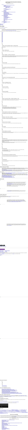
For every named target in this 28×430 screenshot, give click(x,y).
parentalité (1, 411)
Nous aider (5, 10)
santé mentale (15, 411)
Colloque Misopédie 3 (4, 385)
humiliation (13, 410)
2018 (2, 36)
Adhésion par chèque (7, 7)
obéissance (22, 410)
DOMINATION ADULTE (4, 21)
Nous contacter (3, 426)
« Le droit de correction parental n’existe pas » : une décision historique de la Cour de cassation (10, 392)
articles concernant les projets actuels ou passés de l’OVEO (11, 30)
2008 (2, 41)
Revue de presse (7, 9)
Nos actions (5, 8)
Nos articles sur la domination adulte (5, 421)
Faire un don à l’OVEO (4, 420)
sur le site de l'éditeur (9, 225)
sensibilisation (18, 411)
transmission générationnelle (23, 411)
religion (13, 411)
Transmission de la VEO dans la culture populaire (8, 14)
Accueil (2, 422)
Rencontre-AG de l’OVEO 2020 (5, 424)
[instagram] (1, 24)
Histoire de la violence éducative (6, 13)
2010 (2, 40)
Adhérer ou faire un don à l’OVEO (7, 6)
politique (5, 411)
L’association (5, 5)
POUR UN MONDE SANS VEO (5, 15)
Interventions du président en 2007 (3, 246)
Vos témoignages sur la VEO (4, 423)
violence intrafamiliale (5, 412)
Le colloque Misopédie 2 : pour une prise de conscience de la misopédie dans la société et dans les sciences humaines (12, 393)
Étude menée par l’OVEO (6, 12)
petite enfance (3, 411)
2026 (2, 32)
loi (15, 410)
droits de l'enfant (4, 410)
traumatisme (1, 412)
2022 (2, 34)
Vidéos (4, 20)
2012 (2, 39)
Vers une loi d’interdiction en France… (7, 17)
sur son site (9, 196)
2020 (2, 35)
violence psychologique (12, 412)
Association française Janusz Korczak (10, 183)
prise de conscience (7, 411)
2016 (2, 37)
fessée (9, 410)
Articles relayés (5, 22)
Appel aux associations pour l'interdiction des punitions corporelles (9, 177)
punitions (12, 411)
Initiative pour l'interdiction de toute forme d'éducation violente (8, 176)
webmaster (15, 416)
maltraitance (17, 410)
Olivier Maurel (24, 410)
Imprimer (1, 245)
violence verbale (19, 412)
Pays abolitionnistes (5, 16)
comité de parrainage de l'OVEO (8, 173)
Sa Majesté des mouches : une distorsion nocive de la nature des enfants (8, 389)
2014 (2, 38)
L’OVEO (3, 4)
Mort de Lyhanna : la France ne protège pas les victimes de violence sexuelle (8, 390)
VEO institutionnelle (5, 18)
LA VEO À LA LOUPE (4, 11)
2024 (2, 33)
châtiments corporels (14, 409)
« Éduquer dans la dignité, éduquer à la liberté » (6, 391)
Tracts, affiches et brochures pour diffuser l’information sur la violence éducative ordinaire (9, 425)
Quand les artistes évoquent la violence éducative (8, 19)
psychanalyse (10, 411)
